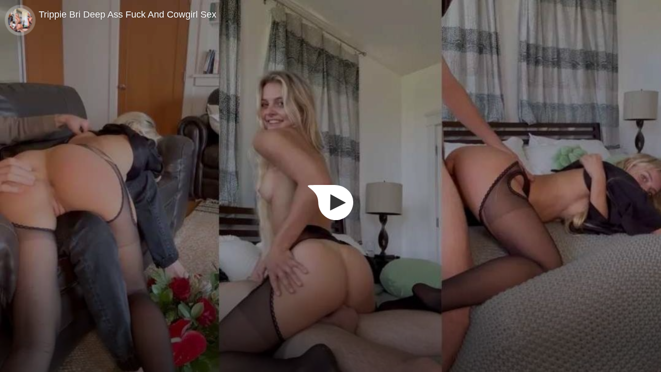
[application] (330, 186)
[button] (330, 202)
